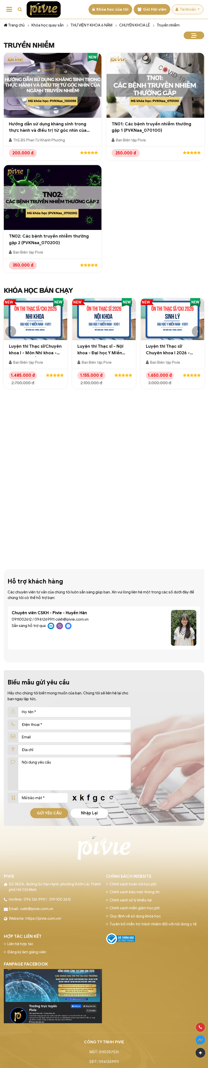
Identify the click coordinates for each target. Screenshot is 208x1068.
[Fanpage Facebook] (53, 972)
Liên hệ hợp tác (20, 944)
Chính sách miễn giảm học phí (135, 908)
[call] (200, 1027)
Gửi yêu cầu (49, 813)
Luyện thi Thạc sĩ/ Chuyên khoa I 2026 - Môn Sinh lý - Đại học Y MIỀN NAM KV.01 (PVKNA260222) (169, 350)
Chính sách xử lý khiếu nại (131, 900)
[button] (19, 9)
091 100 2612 (60, 899)
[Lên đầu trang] (200, 1053)
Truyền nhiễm (168, 25)
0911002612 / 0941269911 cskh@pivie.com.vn (50, 619)
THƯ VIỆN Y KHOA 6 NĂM (91, 25)
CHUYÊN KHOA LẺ (134, 25)
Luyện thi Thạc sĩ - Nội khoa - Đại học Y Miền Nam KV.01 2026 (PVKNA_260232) (100, 350)
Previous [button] (10, 331)
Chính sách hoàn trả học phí (133, 884)
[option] (35, 346)
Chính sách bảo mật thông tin (135, 892)
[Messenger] (200, 1040)
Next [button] (197, 331)
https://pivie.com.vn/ (43, 918)
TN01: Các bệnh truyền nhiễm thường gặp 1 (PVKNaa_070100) (151, 127)
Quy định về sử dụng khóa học (135, 916)
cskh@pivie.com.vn (36, 908)
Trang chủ (16, 25)
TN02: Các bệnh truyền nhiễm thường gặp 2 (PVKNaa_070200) (49, 239)
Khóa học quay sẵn (47, 25)
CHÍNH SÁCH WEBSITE (128, 876)
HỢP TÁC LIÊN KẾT (23, 936)
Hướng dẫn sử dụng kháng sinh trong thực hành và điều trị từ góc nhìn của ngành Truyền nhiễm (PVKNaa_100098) (50, 127)
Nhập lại (89, 813)
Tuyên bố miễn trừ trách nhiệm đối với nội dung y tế (153, 924)
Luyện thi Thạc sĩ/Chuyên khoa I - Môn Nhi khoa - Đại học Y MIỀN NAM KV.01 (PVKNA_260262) (35, 350)
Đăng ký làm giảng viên (26, 952)
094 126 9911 (34, 899)
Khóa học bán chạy (38, 290)
